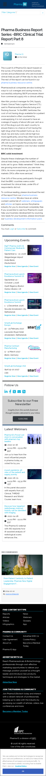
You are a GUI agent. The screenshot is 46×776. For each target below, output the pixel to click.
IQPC (34, 738)
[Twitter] (15, 392)
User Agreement (10, 639)
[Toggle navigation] (5, 4)
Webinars (27, 617)
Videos (6, 621)
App (25, 624)
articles (8, 204)
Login (11, 229)
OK (23, 771)
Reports (6, 614)
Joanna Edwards (17, 594)
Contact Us (8, 636)
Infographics (8, 624)
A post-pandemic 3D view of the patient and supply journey (14, 472)
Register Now (9, 266)
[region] (23, 762)
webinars (25, 201)
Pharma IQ (19, 54)
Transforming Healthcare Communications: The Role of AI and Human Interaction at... (27, 579)
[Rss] (24, 392)
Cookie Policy (29, 639)
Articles (6, 617)
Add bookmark (9, 44)
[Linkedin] (6, 392)
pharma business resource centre (16, 83)
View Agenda (22, 266)
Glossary (27, 621)
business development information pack (23, 219)
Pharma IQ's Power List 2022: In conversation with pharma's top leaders (14, 438)
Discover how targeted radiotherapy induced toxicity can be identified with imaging (15, 509)
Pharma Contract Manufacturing (11, 347)
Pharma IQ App (9, 649)
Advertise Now (10, 682)
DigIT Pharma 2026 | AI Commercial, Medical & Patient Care (14, 248)
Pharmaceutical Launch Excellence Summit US (14, 275)
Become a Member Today (31, 644)
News (25, 614)
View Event (33, 266)
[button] (23, 13)
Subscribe (21, 229)
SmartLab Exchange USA (15, 366)
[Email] (19, 392)
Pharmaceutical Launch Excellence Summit (14, 301)
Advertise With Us (31, 636)
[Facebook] (10, 392)
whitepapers (36, 201)
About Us (7, 643)
